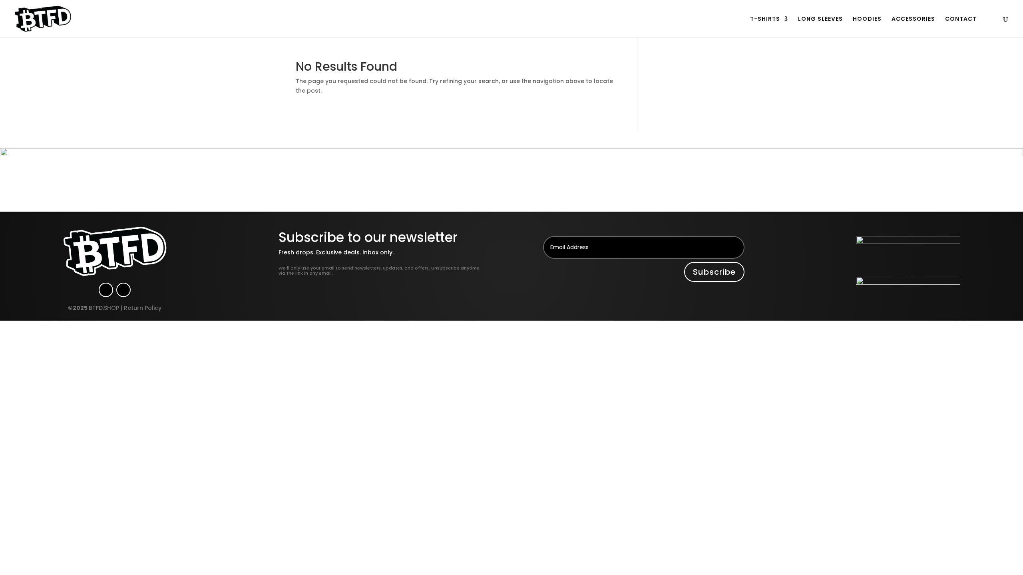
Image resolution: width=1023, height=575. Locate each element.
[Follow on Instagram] (106, 290)
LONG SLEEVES (820, 19)
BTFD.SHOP (104, 308)
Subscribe (714, 272)
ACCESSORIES (913, 19)
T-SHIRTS (765, 19)
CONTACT (961, 19)
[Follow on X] (123, 290)
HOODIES (867, 19)
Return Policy (142, 308)
